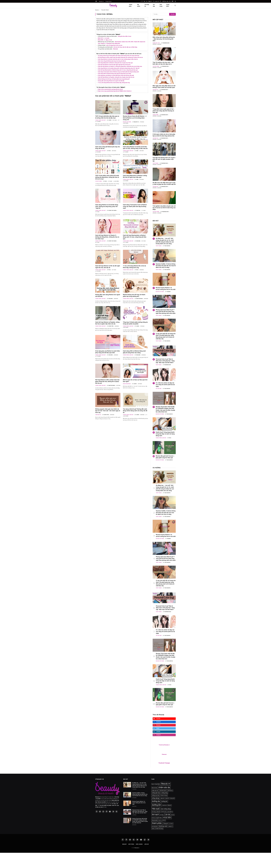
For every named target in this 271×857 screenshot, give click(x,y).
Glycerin (169, 805)
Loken (109, 120)
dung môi (172, 798)
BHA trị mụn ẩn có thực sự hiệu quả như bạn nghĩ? (135, 380)
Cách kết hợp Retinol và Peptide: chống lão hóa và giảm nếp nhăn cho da (107, 323)
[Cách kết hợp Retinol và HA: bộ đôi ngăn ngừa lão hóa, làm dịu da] (107, 257)
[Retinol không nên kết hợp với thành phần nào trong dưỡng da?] (135, 286)
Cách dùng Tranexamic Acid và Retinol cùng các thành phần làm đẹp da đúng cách (135, 206)
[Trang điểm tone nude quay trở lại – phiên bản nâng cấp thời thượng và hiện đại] (164, 100)
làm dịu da (164, 811)
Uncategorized (127, 383)
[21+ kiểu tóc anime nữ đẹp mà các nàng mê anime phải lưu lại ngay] (164, 374)
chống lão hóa (156, 793)
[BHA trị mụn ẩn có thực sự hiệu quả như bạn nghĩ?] (135, 371)
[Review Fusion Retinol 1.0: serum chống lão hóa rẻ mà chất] (164, 279)
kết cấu (158, 811)
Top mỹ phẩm (98, 181)
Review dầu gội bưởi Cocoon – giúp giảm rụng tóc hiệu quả (165, 456)
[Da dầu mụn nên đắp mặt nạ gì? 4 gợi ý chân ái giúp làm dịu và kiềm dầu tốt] (164, 174)
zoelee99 (110, 298)
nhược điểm (167, 817)
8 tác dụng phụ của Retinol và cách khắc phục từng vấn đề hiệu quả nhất (107, 351)
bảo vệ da (154, 787)
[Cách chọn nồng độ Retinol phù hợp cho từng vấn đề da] (107, 138)
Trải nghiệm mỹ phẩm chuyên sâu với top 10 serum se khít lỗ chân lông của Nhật (164, 207)
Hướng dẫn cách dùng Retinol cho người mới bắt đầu (107, 295)
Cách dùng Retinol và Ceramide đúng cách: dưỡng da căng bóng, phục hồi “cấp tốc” (106, 206)
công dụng (155, 798)
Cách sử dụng (164, 795)
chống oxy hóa (155, 795)
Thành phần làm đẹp (100, 120)
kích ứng (153, 811)
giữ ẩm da (164, 805)
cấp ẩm (162, 798)
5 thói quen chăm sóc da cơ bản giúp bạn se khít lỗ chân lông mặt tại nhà (164, 135)
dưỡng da (156, 801)
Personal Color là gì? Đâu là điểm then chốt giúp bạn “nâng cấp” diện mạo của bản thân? (165, 361)
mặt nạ (153, 817)
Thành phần (130, 5)
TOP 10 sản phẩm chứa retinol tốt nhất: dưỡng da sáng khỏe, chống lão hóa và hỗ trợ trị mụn (107, 177)
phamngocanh (165, 66)
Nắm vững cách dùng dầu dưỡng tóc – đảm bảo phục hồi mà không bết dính (164, 39)
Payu (109, 150)
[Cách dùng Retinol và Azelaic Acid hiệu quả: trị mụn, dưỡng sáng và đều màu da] (135, 138)
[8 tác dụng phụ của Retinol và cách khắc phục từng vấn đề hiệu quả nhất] (107, 342)
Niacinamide (154, 820)
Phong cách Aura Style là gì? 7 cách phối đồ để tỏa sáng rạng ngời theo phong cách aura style (165, 311)
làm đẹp (161, 814)
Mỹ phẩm (138, 5)
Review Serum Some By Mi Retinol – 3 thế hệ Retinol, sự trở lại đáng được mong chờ (134, 118)
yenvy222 (138, 210)
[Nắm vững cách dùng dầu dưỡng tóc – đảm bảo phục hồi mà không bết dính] (164, 28)
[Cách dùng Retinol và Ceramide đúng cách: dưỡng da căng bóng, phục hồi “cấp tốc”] (107, 196)
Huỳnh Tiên (110, 326)
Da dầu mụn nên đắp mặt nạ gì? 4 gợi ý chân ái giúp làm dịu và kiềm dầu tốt (164, 183)
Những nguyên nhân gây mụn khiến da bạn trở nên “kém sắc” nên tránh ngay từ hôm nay (107, 410)
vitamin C (171, 826)
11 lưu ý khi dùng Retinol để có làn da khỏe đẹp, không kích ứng (134, 266)
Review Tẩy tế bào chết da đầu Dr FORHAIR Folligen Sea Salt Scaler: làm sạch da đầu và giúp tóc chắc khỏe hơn (165, 409)
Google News (109, 1)
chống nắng (165, 793)
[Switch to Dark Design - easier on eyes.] (175, 5)
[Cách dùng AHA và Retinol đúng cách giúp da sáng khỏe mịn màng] (135, 342)
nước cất (163, 820)
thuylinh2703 (167, 245)
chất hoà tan (170, 790)
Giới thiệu (131, 844)
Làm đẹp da (147, 5)
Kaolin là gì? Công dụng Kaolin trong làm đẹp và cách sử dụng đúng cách (165, 434)
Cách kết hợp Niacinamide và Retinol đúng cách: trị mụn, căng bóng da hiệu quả (134, 237)
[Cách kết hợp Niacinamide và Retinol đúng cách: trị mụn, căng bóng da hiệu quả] (135, 226)
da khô (167, 798)
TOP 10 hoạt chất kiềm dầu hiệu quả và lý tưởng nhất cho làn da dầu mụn (107, 117)
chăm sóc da (164, 787)
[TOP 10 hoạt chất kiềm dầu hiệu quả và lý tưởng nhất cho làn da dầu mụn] (107, 107)
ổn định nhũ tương (159, 828)
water (153, 828)
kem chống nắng (166, 809)
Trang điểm (167, 5)
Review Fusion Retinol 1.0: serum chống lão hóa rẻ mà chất (165, 288)
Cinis (137, 150)
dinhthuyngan (139, 298)
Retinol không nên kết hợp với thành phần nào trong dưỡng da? (134, 295)
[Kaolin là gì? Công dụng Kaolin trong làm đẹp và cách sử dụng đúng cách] (164, 423)
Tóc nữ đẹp (158, 388)
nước (160, 820)
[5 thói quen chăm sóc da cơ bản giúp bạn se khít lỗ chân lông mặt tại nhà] (164, 125)
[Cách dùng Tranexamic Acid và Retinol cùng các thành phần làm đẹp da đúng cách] (135, 196)
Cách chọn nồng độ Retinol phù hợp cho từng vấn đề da (107, 147)
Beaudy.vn (101, 1)
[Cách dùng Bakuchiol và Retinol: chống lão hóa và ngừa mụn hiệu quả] (135, 166)
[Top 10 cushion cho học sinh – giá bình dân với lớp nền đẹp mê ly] (164, 53)
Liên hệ (146, 844)
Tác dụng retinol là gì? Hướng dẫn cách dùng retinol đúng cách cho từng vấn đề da (135, 410)
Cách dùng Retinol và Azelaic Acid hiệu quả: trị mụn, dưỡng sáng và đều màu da (135, 147)
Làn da (167, 814)
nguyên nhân (158, 817)
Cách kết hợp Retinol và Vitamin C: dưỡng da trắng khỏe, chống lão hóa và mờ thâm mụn (107, 237)
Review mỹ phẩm (160, 291)
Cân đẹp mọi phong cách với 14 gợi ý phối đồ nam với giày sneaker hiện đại (164, 159)
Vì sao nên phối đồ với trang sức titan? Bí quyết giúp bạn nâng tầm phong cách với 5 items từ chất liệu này (166, 336)
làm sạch (155, 814)
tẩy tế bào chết (163, 826)
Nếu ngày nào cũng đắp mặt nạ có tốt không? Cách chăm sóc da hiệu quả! (164, 86)
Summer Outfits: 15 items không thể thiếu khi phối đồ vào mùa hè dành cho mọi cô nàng (166, 265)
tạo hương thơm (155, 826)
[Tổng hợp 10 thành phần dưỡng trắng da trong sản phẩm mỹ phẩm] (135, 313)
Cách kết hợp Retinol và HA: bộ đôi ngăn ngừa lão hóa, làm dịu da (107, 266)
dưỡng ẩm (156, 805)
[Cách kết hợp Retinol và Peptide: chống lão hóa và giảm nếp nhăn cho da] (107, 313)
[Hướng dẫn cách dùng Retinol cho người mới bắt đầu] (107, 286)
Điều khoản (139, 844)
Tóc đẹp (154, 5)
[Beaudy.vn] (113, 5)
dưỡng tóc (164, 801)
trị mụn (171, 823)
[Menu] (96, 1)
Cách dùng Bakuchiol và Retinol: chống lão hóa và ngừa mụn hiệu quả (135, 176)
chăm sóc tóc (155, 790)
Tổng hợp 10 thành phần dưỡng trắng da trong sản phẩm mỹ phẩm (135, 323)
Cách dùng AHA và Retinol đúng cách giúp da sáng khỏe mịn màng (134, 351)
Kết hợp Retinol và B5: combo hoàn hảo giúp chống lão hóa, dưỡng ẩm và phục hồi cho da (107, 381)
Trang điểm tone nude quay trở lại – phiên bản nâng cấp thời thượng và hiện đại (163, 110)
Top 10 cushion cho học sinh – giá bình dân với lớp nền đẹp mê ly (163, 63)
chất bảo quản (163, 790)
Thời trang (160, 5)
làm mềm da (170, 811)
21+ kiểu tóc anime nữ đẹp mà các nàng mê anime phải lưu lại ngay (165, 384)
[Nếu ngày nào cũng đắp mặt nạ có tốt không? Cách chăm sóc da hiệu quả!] (164, 77)
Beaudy (124, 844)
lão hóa (173, 814)
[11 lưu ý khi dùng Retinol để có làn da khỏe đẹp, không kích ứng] (135, 257)
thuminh (169, 291)
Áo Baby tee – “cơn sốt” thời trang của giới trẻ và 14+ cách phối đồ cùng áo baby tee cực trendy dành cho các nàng (165, 241)
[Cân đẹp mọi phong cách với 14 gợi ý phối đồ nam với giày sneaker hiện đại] (164, 149)
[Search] (175, 1)
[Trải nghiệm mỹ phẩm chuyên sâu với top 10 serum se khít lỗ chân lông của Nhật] (164, 197)
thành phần (157, 823)
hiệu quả (155, 809)
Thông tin (165, 823)
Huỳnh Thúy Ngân (112, 210)
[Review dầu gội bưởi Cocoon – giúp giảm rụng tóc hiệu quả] (164, 447)
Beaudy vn (165, 784)
